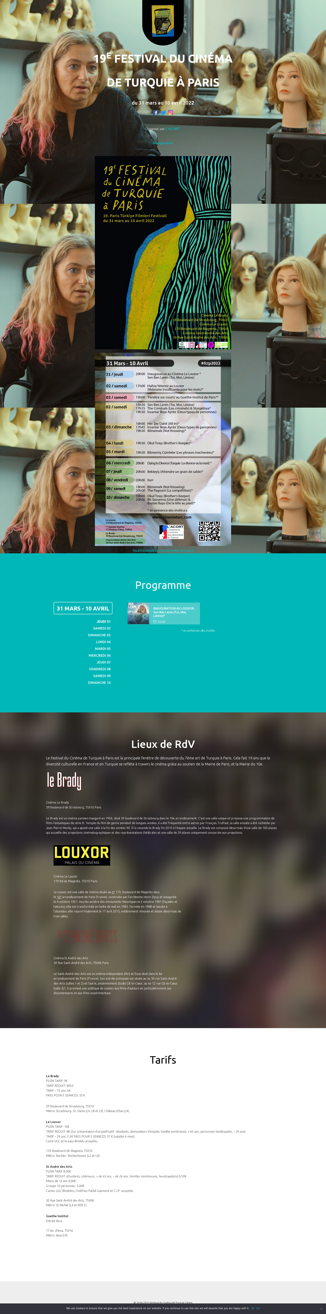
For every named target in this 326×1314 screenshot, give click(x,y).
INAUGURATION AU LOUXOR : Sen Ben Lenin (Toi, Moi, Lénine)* (174, 612)
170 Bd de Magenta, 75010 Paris (75, 881)
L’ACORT (173, 129)
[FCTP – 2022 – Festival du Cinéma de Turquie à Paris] (163, 26)
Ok (252, 1308)
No (258, 1308)
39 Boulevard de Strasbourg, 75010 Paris (73, 807)
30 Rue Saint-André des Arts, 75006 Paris (81, 963)
